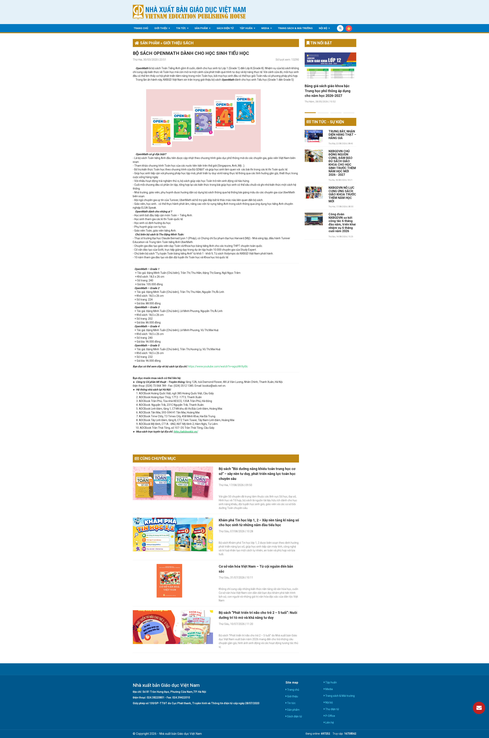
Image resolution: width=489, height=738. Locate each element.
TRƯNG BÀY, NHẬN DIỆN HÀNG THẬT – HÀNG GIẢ (342, 135)
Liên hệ (329, 722)
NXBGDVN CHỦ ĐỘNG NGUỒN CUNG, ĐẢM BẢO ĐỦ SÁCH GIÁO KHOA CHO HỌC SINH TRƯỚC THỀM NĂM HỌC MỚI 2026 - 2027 (342, 163)
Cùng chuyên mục (157, 458)
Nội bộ (323, 28)
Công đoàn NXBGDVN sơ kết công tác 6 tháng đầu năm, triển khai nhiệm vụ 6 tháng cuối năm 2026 (342, 223)
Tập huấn (246, 28)
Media (265, 28)
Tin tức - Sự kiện (327, 122)
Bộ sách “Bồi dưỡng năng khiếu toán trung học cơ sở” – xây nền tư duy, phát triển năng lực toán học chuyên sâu (257, 473)
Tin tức (181, 28)
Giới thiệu (161, 28)
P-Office (330, 715)
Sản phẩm (201, 28)
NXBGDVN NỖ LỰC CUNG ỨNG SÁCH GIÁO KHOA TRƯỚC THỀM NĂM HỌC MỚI (342, 194)
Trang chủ (141, 28)
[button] (310, 110)
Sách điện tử (225, 28)
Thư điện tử (332, 709)
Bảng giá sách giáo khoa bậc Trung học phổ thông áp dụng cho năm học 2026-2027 (328, 91)
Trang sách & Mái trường (295, 28)
